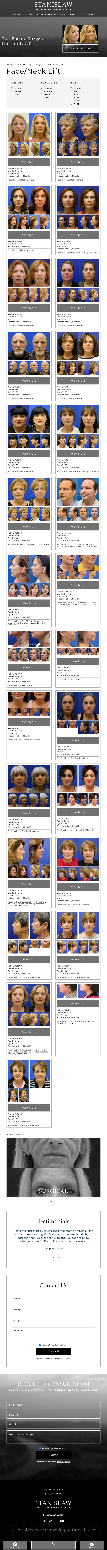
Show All (18, 88)
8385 (68, 314)
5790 (68, 1010)
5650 (68, 966)
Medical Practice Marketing (38, 1529)
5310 (68, 818)
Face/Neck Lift (24, 176)
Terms (67, 1358)
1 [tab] (51, 1201)
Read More (29, 180)
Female (18, 91)
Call (53, 1547)
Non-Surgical (40, 14)
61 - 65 (76, 98)
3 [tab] (59, 1257)
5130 (68, 747)
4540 (19, 609)
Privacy (60, 1358)
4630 (68, 591)
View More (29, 162)
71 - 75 (76, 104)
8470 (68, 168)
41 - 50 (76, 91)
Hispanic (48, 94)
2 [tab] (56, 1201)
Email (92, 1547)
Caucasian (48, 91)
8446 (68, 241)
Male (17, 94)
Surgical (18, 14)
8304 (68, 460)
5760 (19, 1038)
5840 (19, 1114)
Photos (15, 1547)
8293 (19, 533)
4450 (68, 533)
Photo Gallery (24, 64)
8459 (19, 241)
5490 (68, 893)
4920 (19, 728)
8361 (19, 387)
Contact (89, 14)
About (74, 14)
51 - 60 (76, 94)
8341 (68, 387)
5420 (19, 890)
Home (10, 64)
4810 (68, 668)
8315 (19, 460)
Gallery (60, 14)
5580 (19, 966)
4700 (19, 674)
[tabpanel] (53, 1167)
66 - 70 (77, 101)
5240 (19, 819)
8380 (19, 314)
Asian (46, 98)
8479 (19, 168)
